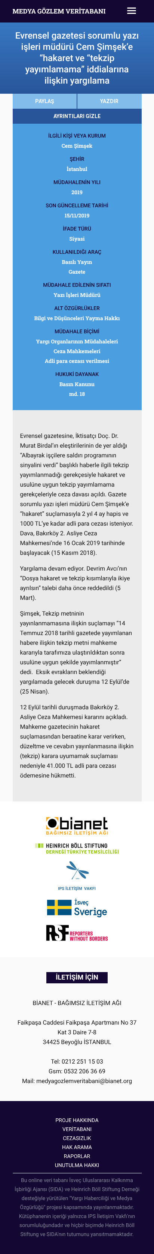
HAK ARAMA (77, 1148)
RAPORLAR (77, 1157)
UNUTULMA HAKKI (77, 1166)
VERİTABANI (77, 1130)
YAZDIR (109, 101)
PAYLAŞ (44, 101)
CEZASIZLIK (77, 1139)
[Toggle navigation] (131, 11)
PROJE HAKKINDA (76, 1121)
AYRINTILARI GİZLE (77, 116)
